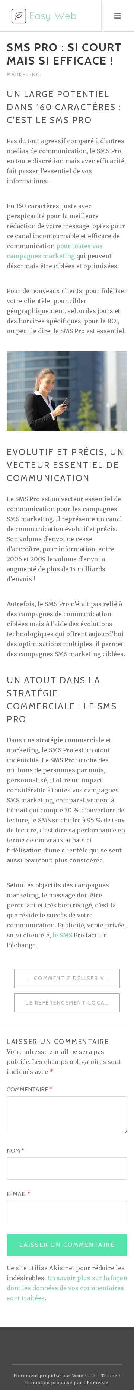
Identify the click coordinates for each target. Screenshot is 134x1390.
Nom (15, 1150)
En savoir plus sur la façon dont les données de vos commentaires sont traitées (67, 1288)
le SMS (62, 935)
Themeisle (96, 1382)
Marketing (24, 74)
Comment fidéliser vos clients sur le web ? (76, 978)
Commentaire (29, 1089)
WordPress (84, 1375)
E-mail (18, 1193)
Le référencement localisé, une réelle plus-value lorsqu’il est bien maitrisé (72, 1002)
